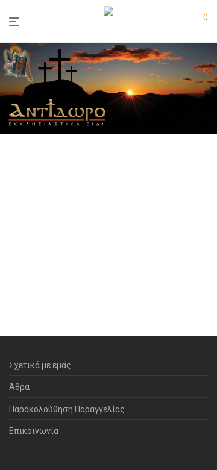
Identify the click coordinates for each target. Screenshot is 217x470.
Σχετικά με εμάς (40, 365)
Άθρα (19, 387)
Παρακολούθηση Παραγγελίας (67, 409)
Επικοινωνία (33, 431)
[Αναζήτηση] (180, 21)
